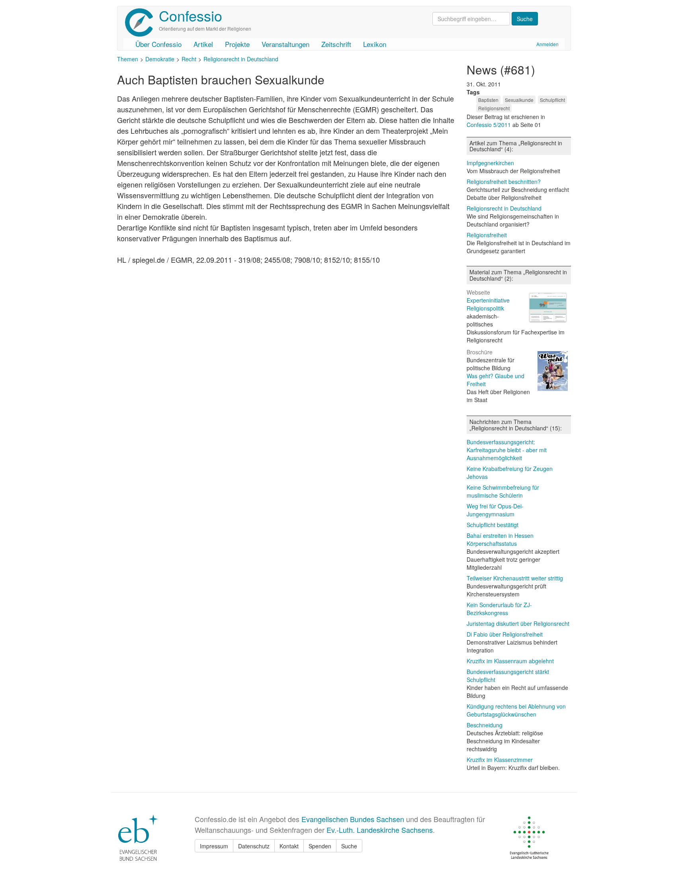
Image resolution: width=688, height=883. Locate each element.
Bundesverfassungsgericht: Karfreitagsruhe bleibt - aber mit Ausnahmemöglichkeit (507, 450)
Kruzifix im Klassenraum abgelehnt (510, 661)
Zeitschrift (336, 44)
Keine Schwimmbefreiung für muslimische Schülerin (503, 491)
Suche (349, 846)
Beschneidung (484, 725)
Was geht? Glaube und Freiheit (495, 380)
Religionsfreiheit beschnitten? (504, 182)
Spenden (320, 846)
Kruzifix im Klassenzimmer (500, 760)
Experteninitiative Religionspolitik (488, 304)
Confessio (190, 15)
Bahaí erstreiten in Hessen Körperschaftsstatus (500, 539)
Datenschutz (254, 846)
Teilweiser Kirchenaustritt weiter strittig (515, 578)
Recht (189, 59)
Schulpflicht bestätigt (492, 525)
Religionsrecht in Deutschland (240, 59)
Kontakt (289, 846)
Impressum (214, 846)
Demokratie (159, 59)
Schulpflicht (552, 99)
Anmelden (547, 44)
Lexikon (374, 44)
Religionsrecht (494, 108)
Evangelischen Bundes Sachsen (352, 819)
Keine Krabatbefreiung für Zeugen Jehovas (510, 473)
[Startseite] (142, 22)
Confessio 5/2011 (489, 125)
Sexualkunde (519, 99)
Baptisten (488, 99)
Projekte (237, 44)
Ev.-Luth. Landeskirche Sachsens (379, 829)
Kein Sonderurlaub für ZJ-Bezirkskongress (499, 609)
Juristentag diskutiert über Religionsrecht (518, 623)
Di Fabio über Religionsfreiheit (505, 634)
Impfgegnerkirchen (490, 163)
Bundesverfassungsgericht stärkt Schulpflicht (508, 676)
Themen (127, 59)
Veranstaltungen (285, 44)
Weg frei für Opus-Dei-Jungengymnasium (495, 510)
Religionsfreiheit (487, 235)
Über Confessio (158, 44)
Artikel (203, 44)
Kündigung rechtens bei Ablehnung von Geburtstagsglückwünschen (516, 710)
